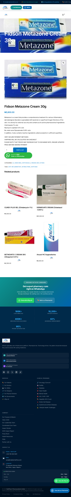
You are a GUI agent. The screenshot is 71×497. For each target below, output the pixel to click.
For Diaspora (7, 391)
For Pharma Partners (9, 393)
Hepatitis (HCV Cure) (44, 399)
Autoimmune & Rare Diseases (47, 404)
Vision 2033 (5, 420)
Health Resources (7, 436)
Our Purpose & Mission (9, 417)
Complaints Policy (18, 494)
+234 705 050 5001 (11, 454)
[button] (63, 62)
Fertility (40, 385)
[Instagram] (8, 372)
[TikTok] (20, 372)
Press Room (5, 434)
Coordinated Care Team (9, 425)
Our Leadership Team (8, 422)
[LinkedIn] (16, 372)
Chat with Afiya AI (26, 300)
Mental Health (42, 393)
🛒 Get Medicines (16, 7)
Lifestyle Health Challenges (46, 407)
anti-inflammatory (14, 166)
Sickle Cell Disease (43, 402)
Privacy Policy (6, 494)
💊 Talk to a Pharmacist (44, 300)
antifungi (34, 166)
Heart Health (42, 391)
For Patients (6, 382)
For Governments (8, 396)
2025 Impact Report (8, 431)
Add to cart (20, 150)
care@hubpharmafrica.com (13, 460)
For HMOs (6, 388)
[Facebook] (4, 372)
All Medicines (16, 163)
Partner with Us (6, 442)
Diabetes (40, 388)
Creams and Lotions (37, 163)
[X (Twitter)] (12, 372)
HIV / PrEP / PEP (43, 396)
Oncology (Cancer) (43, 382)
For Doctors (6, 385)
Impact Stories (6, 428)
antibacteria (26, 166)
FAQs (3, 439)
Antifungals (26, 163)
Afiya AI (5, 399)
